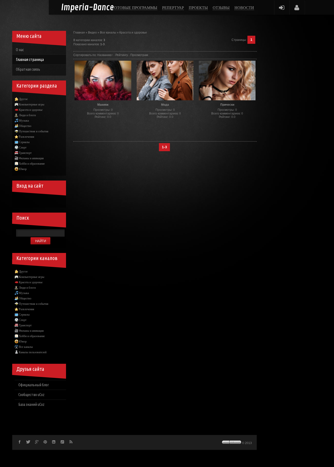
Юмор (23, 169)
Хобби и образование (32, 163)
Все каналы (108, 32)
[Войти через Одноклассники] (61, 200)
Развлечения (26, 136)
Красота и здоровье (133, 32)
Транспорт (25, 153)
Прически (227, 104)
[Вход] (281, 7)
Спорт (22, 147)
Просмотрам (139, 55)
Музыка (24, 120)
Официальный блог (33, 385)
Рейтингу (121, 55)
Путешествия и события (33, 131)
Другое (23, 99)
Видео (92, 32)
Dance (87, 8)
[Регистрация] (297, 7)
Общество (25, 126)
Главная (79, 32)
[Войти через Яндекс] (44, 200)
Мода (165, 104)
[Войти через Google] (52, 200)
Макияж (103, 104)
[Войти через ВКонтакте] (28, 200)
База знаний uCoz (31, 404)
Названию (104, 55)
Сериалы (24, 142)
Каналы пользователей (32, 352)
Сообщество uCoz (31, 394)
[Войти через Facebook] (36, 200)
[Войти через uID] (19, 200)
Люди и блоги (27, 115)
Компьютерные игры (31, 104)
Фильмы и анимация (31, 158)
